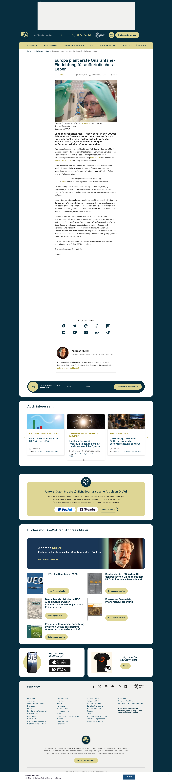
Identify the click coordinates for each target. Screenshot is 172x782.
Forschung (85, 123)
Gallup (37, 451)
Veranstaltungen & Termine (97, 716)
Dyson (77, 454)
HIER (64, 182)
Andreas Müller (59, 75)
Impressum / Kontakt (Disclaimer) (130, 703)
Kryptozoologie (63, 711)
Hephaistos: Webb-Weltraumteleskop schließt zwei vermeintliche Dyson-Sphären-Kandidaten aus (84, 445)
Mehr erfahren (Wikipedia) (68, 368)
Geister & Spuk (32, 714)
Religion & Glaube (93, 701)
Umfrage (51, 451)
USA (56, 451)
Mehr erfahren (108, 509)
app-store (59, 662)
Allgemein (31, 698)
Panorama (61, 724)
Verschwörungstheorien (96, 719)
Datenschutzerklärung (126, 701)
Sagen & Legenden (94, 703)
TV (121, 451)
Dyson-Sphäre (84, 454)
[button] (64, 326)
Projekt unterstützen (127, 35)
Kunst (59, 714)
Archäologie (32, 45)
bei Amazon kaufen (58, 591)
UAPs (41, 451)
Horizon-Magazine (63, 160)
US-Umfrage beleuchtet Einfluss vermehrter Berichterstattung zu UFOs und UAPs (125, 442)
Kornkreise (61, 706)
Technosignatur (95, 454)
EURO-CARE (95, 158)
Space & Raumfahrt (108, 45)
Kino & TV (61, 703)
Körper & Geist (62, 709)
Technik (90, 711)
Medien (117, 451)
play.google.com (59, 669)
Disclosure (34, 433)
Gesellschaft (47, 433)
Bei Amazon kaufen (56, 637)
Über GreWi (141, 45)
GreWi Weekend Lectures (36, 724)
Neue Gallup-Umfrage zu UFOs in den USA (43, 440)
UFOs (91, 45)
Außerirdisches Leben (42, 51)
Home (29, 51)
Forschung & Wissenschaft (37, 711)
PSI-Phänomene (50, 45)
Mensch (126, 45)
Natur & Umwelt (63, 721)
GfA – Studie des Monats (36, 721)
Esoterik (30, 709)
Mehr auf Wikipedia (46, 559)
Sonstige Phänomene (73, 45)
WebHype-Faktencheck (96, 721)
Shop (125, 666)
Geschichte (31, 716)
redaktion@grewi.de (111, 35)
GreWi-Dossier (62, 698)
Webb (71, 456)
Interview (60, 701)
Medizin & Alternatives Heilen (68, 716)
